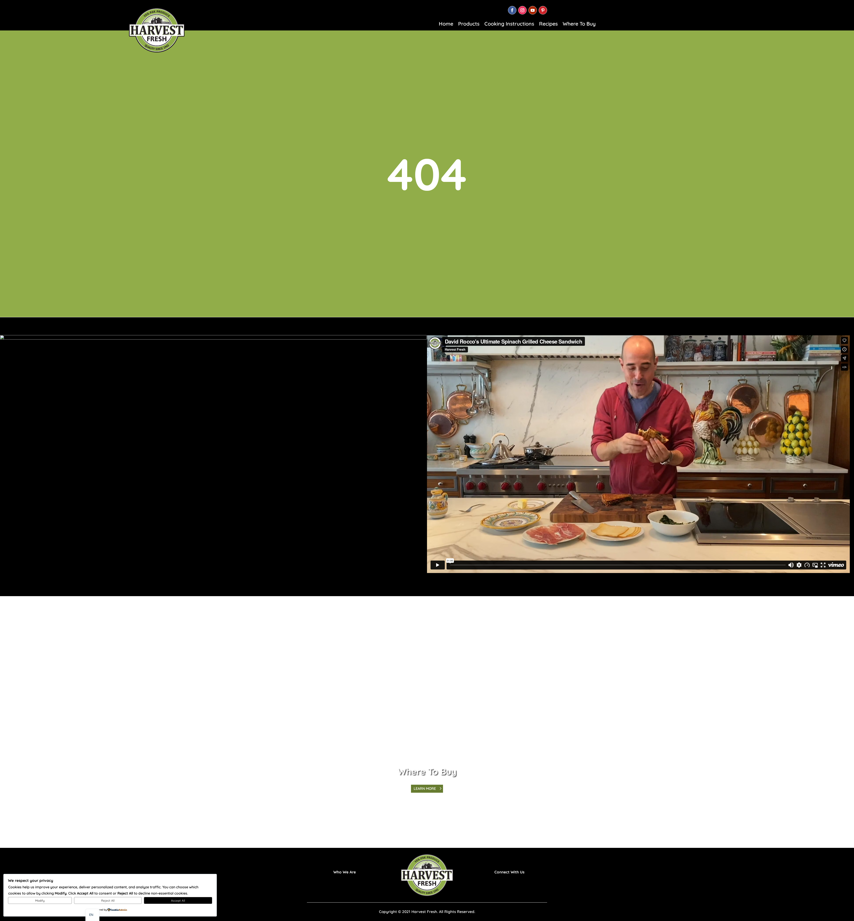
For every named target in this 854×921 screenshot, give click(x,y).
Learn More (425, 788)
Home (446, 24)
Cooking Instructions (509, 24)
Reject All (108, 900)
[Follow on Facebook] (512, 10)
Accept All (178, 900)
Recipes (548, 24)
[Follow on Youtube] (532, 10)
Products (468, 24)
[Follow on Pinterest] (543, 10)
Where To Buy (579, 24)
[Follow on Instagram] (522, 10)
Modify (40, 900)
